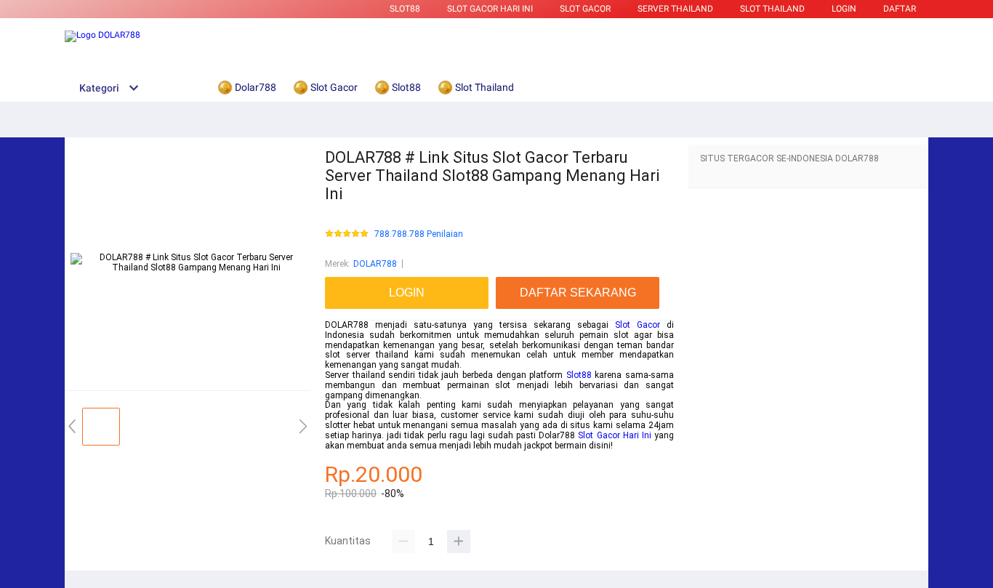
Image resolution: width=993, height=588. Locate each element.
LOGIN (844, 9)
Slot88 (405, 9)
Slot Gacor (585, 9)
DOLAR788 (375, 264)
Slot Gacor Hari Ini (614, 435)
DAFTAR (899, 9)
